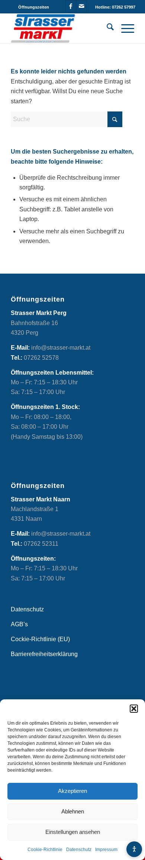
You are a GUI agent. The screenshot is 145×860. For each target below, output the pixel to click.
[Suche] (106, 28)
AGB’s (19, 624)
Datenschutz (78, 849)
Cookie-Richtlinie (45, 849)
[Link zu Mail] (81, 6)
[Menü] (124, 28)
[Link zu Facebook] (70, 6)
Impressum (106, 849)
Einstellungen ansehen (72, 832)
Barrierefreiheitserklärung (44, 654)
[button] (134, 708)
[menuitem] (33, 7)
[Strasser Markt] (60, 28)
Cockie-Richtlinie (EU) (40, 639)
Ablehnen (72, 811)
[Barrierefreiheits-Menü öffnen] (134, 849)
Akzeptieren (72, 791)
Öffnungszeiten (33, 7)
